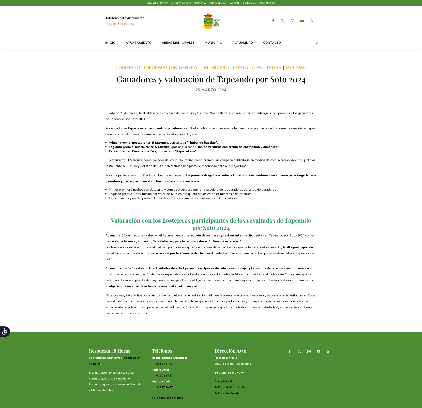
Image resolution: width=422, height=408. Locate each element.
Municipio (213, 42)
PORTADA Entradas (257, 68)
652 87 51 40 (164, 364)
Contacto (272, 42)
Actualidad (242, 42)
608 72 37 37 (164, 375)
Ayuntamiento (139, 42)
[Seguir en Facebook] (273, 20)
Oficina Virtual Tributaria (189, 3)
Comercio (127, 68)
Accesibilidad (223, 381)
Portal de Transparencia (259, 3)
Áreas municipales (178, 42)
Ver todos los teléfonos (167, 398)
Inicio (110, 42)
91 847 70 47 (164, 387)
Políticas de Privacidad (229, 387)
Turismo (296, 68)
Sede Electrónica (157, 3)
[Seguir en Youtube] (302, 20)
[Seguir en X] (283, 20)
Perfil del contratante (225, 3)
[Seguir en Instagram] (292, 20)
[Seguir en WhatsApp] (311, 20)
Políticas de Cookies (228, 393)
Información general (172, 68)
